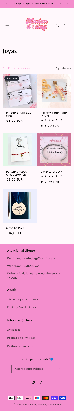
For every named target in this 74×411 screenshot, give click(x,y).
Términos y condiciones (22, 299)
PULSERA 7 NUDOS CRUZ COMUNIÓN (16, 173)
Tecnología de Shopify (49, 404)
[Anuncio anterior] (7, 4)
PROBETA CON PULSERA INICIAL (54, 114)
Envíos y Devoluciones (21, 307)
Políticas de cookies (20, 346)
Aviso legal (14, 329)
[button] (7, 26)
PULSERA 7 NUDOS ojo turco (18, 114)
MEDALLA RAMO (15, 228)
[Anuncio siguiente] (67, 4)
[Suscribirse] (59, 369)
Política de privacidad (21, 337)
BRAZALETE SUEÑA (51, 172)
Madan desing (30, 404)
